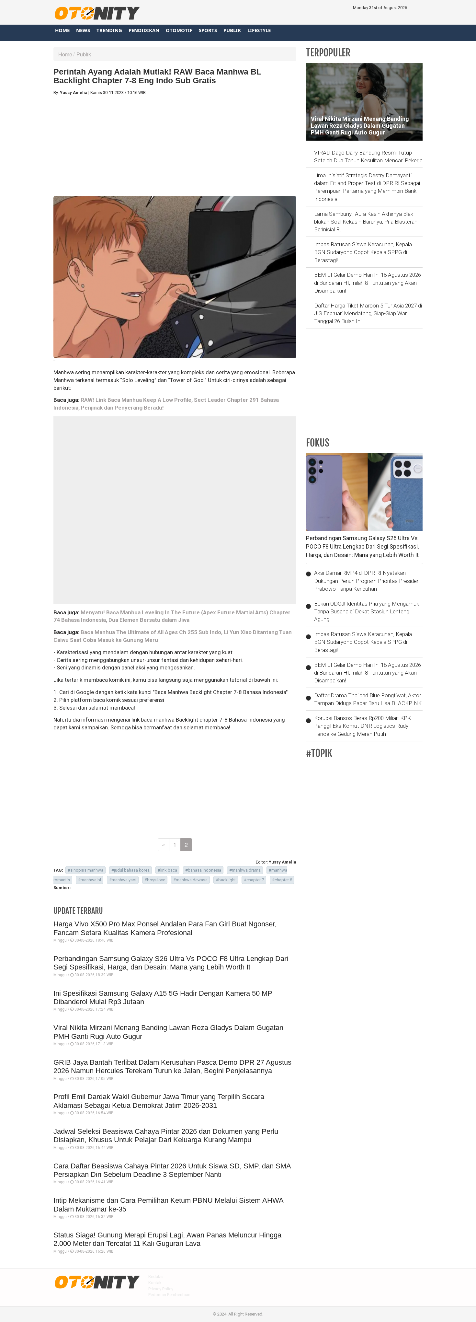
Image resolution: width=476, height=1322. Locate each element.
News (83, 30)
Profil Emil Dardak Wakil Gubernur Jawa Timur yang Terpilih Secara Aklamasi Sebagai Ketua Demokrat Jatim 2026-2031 (158, 1101)
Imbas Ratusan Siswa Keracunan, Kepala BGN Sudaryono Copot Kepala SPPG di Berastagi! (363, 252)
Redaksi (156, 1276)
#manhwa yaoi (122, 879)
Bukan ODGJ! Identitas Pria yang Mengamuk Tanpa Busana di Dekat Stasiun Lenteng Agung (366, 611)
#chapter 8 (282, 879)
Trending (109, 30)
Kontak (155, 1282)
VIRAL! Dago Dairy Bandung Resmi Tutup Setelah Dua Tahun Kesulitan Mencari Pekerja (368, 156)
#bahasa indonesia (203, 870)
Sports (208, 30)
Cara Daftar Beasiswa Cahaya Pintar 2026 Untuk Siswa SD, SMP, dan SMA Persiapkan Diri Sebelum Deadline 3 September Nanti (172, 1170)
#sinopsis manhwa (85, 870)
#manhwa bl (89, 879)
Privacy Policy (160, 1288)
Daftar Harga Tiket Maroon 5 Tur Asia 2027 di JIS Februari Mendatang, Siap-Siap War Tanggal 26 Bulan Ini (368, 313)
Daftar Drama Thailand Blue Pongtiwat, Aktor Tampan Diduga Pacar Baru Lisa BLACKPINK (368, 699)
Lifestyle (259, 30)
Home (62, 30)
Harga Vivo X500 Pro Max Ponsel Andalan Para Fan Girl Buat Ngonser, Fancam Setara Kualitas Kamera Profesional (165, 928)
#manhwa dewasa (190, 879)
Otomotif (179, 30)
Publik (232, 30)
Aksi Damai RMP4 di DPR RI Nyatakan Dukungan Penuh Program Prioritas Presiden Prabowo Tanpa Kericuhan (367, 581)
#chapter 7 (254, 879)
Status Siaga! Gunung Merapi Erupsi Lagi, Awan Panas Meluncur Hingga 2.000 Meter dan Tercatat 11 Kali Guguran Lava (167, 1239)
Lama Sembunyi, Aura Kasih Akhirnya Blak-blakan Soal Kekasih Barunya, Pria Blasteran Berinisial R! (365, 222)
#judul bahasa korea (130, 870)
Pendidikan (144, 30)
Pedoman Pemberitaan (169, 1294)
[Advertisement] (174, 145)
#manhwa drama (245, 870)
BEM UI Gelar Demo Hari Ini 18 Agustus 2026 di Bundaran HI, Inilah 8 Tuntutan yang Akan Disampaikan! (367, 283)
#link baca (167, 870)
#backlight (226, 879)
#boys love (154, 879)
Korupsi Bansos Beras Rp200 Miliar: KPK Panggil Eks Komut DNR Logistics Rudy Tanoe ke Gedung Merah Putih (362, 726)
